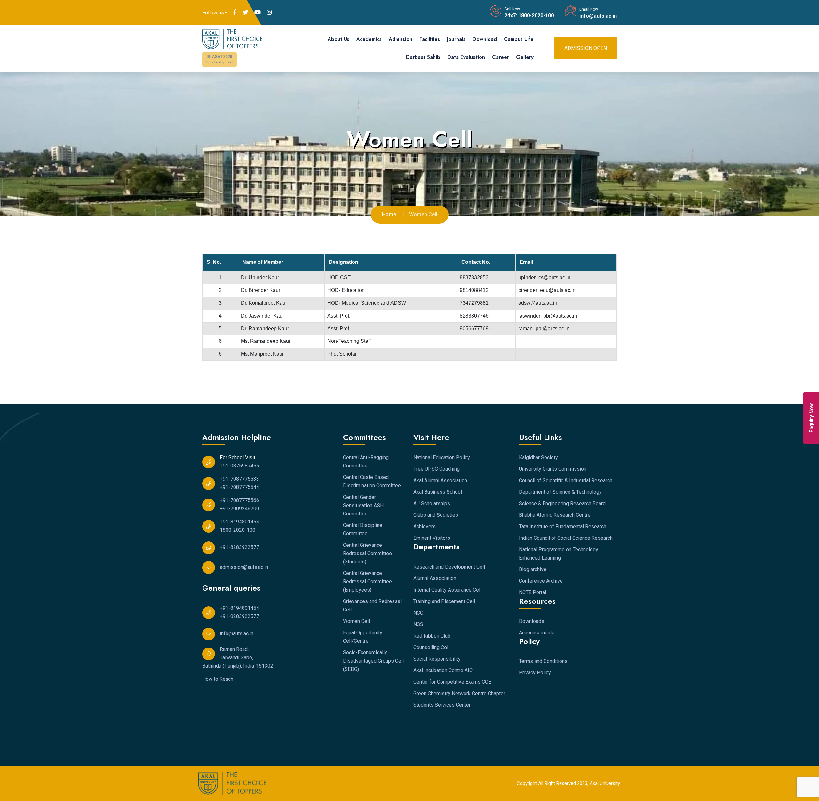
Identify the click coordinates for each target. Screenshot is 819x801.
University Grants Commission (552, 469)
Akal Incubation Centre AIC (443, 670)
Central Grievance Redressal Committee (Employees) (367, 581)
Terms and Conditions (543, 661)
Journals (456, 39)
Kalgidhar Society (538, 457)
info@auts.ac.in (598, 16)
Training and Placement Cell (444, 601)
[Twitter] (245, 12)
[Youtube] (257, 12)
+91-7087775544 (239, 487)
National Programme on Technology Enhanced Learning (558, 553)
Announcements (537, 633)
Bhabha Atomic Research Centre (555, 515)
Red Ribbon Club (431, 636)
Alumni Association (434, 578)
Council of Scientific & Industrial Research (565, 480)
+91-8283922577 (239, 547)
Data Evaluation (466, 57)
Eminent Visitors (431, 538)
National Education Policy (441, 457)
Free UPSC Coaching (436, 469)
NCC (418, 613)
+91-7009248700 (239, 509)
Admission (400, 39)
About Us (338, 39)
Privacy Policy (535, 673)
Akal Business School (437, 492)
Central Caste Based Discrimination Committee (372, 481)
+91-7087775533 (239, 479)
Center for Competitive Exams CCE (452, 682)
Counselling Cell (431, 647)
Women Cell (356, 621)
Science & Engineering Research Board (562, 503)
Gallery (525, 57)
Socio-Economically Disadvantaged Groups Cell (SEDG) (373, 660)
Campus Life (519, 39)
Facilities (429, 39)
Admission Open (585, 48)
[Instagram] (269, 12)
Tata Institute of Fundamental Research (562, 526)
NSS (418, 624)
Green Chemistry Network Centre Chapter (459, 693)
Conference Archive (541, 581)
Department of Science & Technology (560, 492)
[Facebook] (234, 12)
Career (500, 57)
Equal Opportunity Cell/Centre (362, 637)
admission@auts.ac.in (244, 567)
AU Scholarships (431, 503)
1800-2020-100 (535, 15)
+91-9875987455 (239, 466)
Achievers (424, 526)
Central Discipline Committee (362, 529)
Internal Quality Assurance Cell (447, 590)
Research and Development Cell (449, 567)
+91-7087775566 (239, 500)
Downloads (531, 621)
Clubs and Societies (435, 515)
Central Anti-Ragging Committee (366, 461)
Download (485, 39)
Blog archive (532, 569)
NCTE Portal (532, 592)
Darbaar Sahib (423, 57)
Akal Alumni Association (440, 480)
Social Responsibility (437, 659)
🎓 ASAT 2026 (219, 59)
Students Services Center (442, 705)
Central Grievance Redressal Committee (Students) (367, 553)
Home (389, 214)
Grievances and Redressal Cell (372, 605)
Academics (369, 39)
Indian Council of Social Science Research (566, 538)
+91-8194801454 (239, 522)
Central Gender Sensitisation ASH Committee (363, 505)
